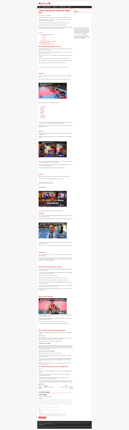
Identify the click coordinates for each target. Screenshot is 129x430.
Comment (40, 398)
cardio (49, 48)
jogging (57, 279)
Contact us (70, 6)
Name (40, 406)
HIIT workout (47, 123)
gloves (60, 161)
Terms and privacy (42, 424)
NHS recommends (64, 52)
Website (40, 411)
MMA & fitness (63, 6)
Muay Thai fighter (48, 245)
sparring (40, 216)
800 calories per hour (64, 277)
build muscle (64, 321)
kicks (51, 162)
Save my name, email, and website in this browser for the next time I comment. (53, 414)
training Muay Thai (51, 254)
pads (41, 137)
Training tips (55, 6)
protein (60, 288)
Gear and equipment (46, 6)
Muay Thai (50, 55)
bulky (46, 323)
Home (39, 6)
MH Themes (52, 427)
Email (39, 408)
